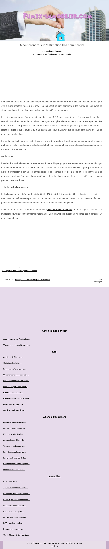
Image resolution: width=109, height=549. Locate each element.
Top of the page (76, 543)
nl (57, 546)
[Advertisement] (52, 75)
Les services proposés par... (15, 428)
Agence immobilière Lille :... (14, 440)
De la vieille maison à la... (14, 469)
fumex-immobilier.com (52, 51)
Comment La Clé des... (13, 392)
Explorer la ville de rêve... (14, 434)
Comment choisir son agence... (16, 464)
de (52, 546)
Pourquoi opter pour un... (13, 529)
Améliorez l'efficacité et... (13, 357)
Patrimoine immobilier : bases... (16, 494)
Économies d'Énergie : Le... (14, 369)
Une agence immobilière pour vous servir (19, 271)
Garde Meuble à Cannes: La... (16, 535)
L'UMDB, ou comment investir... (16, 500)
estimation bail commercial (59, 209)
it (54, 546)
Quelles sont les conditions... (15, 422)
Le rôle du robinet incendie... (15, 517)
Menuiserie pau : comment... (15, 387)
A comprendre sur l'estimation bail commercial (51, 54)
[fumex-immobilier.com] (54, 20)
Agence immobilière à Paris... (15, 488)
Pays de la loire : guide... (13, 511)
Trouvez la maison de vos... (14, 446)
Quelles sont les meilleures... (15, 410)
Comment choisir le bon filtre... (16, 375)
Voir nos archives (58, 543)
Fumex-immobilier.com (41, 543)
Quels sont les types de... (14, 404)
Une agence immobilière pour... (16, 345)
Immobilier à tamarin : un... (14, 505)
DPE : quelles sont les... (13, 523)
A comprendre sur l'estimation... (16, 339)
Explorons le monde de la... (14, 458)
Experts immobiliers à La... (14, 452)
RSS (67, 543)
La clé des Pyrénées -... (13, 482)
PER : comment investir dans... (16, 381)
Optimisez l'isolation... (12, 363)
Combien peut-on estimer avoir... (17, 398)
